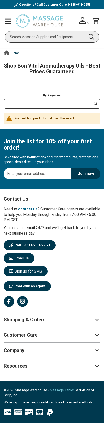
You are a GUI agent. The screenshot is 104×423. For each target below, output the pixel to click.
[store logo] (39, 21)
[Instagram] (22, 301)
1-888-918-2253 (78, 4)
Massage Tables (62, 390)
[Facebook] (9, 301)
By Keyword (52, 95)
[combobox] (52, 37)
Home (16, 53)
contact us (27, 209)
